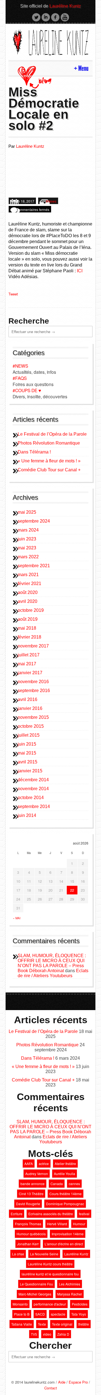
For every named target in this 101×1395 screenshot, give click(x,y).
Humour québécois (31, 1233)
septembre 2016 (34, 690)
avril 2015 (27, 762)
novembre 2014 (33, 788)
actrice (44, 1163)
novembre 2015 (33, 717)
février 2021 (29, 583)
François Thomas (28, 1223)
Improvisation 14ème (68, 1233)
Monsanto (20, 1304)
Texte (42, 1324)
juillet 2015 (29, 735)
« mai (16, 918)
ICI (79, 270)
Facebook (55, 17)
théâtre (83, 1324)
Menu (83, 68)
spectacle (58, 1314)
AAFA (28, 1163)
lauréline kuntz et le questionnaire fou (50, 1274)
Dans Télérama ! (34, 452)
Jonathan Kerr (28, 1243)
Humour (79, 1223)
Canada (56, 1183)
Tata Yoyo (78, 1314)
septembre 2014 (34, 806)
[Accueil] (50, 41)
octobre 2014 (31, 797)
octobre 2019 (31, 610)
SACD (40, 1314)
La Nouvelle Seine (44, 1253)
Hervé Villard (57, 1223)
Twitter (36, 17)
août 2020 (28, 592)
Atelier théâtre (65, 1163)
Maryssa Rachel (69, 1294)
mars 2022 (28, 556)
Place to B (21, 1314)
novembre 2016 (33, 681)
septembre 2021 (34, 565)
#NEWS (20, 366)
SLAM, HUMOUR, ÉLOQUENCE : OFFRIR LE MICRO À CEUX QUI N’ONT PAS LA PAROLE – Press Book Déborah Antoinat (52, 963)
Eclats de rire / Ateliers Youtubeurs (53, 973)
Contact (50, 1388)
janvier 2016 (30, 708)
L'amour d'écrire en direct (64, 1243)
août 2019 (28, 619)
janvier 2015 (30, 770)
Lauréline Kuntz (65, 6)
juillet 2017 (29, 654)
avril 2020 (27, 601)
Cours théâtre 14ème (65, 1193)
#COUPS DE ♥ (27, 390)
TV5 (34, 1334)
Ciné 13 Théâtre (31, 1193)
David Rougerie (28, 1203)
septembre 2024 (34, 521)
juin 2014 (27, 815)
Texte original (62, 1324)
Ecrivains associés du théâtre (50, 1213)
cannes (74, 1183)
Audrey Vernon (36, 1173)
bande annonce (32, 1183)
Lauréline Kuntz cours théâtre (50, 1263)
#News (51, 201)
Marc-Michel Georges (35, 1294)
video (47, 1334)
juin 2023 (27, 539)
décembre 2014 (33, 779)
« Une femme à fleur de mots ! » (49, 460)
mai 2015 (27, 753)
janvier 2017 (30, 672)
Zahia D (63, 1334)
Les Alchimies (69, 1284)
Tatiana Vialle (21, 1324)
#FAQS (20, 378)
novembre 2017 (33, 646)
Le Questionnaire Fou (36, 1284)
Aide (61, 1382)
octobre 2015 (31, 726)
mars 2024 (28, 530)
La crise (18, 1253)
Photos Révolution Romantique (49, 443)
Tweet (13, 294)
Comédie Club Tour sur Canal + (49, 469)
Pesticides (80, 1304)
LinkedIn (46, 17)
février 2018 (29, 637)
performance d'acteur (50, 1304)
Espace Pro (78, 1382)
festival (84, 1213)
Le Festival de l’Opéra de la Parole (52, 434)
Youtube (65, 17)
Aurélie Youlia (64, 1173)
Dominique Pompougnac (65, 1203)
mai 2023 (27, 547)
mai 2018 (27, 628)
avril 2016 (27, 699)
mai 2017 (27, 663)
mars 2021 (28, 574)
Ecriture (16, 1213)
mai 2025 (27, 512)
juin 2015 (27, 744)
